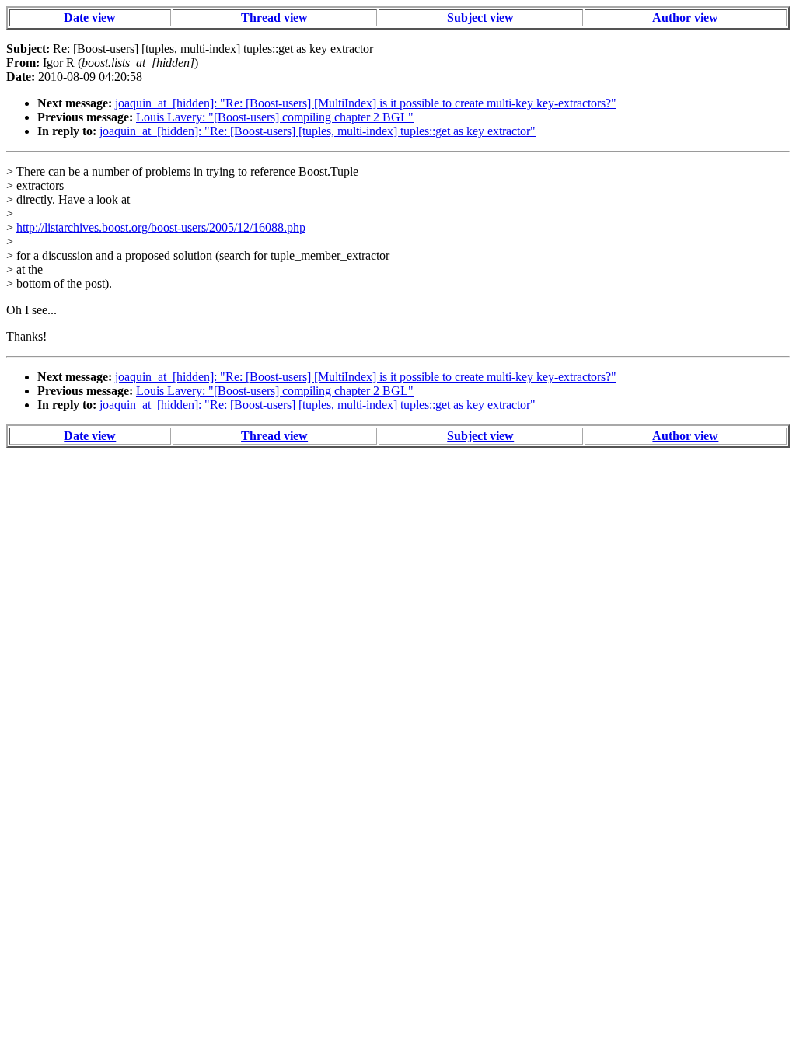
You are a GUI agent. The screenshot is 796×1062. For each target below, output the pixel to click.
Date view (90, 17)
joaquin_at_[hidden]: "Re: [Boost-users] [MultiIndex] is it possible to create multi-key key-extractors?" (365, 103)
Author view (685, 17)
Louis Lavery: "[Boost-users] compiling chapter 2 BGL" (275, 117)
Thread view (274, 17)
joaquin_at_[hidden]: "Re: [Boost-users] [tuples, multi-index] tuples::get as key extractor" (318, 131)
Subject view (480, 17)
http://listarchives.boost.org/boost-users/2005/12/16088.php (160, 227)
